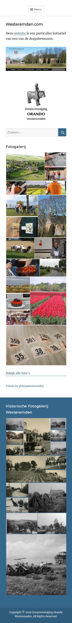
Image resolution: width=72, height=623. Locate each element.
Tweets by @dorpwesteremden (25, 386)
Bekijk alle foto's (18, 373)
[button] (25, 166)
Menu (38, 9)
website (20, 33)
